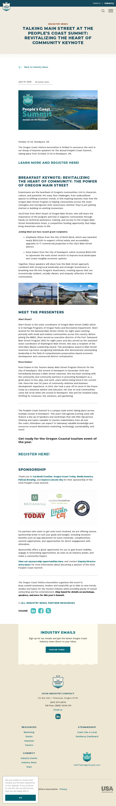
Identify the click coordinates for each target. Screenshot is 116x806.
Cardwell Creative (42, 476)
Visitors (96, 3)
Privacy (63, 789)
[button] (33, 610)
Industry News (29, 762)
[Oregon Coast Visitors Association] (6, 6)
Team (29, 767)
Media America (85, 476)
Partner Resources (61, 603)
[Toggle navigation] (110, 10)
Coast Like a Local (87, 732)
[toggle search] (103, 10)
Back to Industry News (36, 67)
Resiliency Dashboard (87, 736)
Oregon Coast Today (65, 476)
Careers (29, 745)
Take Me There (57, 650)
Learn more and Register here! (48, 162)
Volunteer (29, 741)
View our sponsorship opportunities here (40, 561)
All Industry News (34, 603)
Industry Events (29, 758)
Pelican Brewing (27, 480)
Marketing (29, 732)
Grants (29, 736)
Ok (20, 798)
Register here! (34, 454)
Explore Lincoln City (52, 480)
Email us (58, 710)
